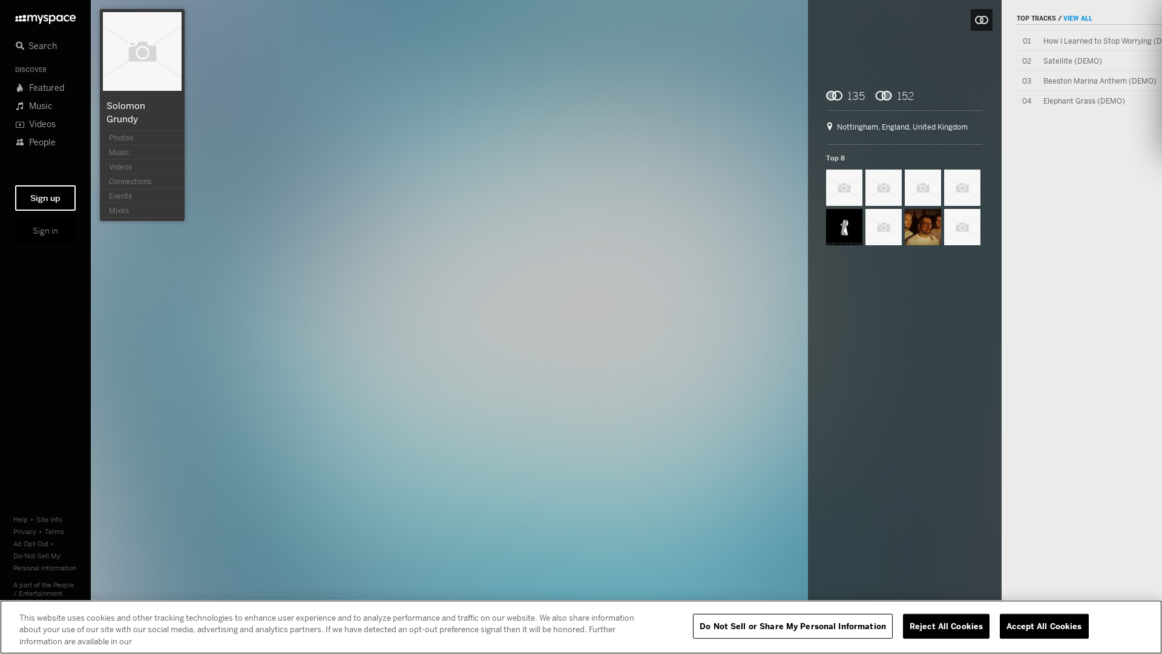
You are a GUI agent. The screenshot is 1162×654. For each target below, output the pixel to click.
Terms (54, 531)
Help (20, 519)
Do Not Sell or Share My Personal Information (793, 625)
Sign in (45, 230)
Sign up (45, 198)
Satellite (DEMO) (1072, 61)
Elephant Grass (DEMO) (1084, 101)
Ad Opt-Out (30, 543)
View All (1077, 18)
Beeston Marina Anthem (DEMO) (1100, 81)
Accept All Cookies (1044, 625)
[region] (581, 627)
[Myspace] (45, 16)
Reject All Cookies (946, 625)
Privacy (24, 531)
